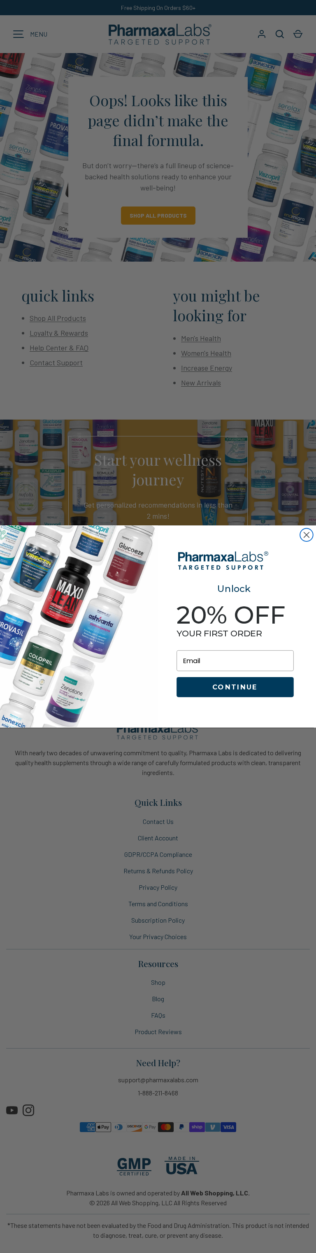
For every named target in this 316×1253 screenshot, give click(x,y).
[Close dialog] (306, 534)
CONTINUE (235, 687)
